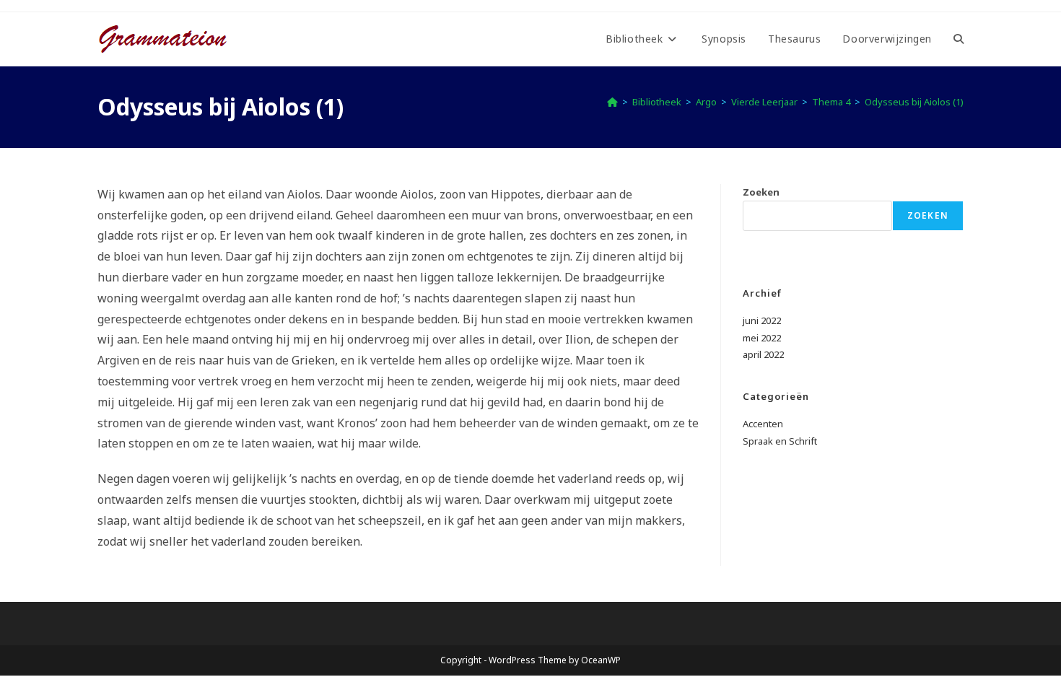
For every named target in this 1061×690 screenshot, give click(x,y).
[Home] (612, 101)
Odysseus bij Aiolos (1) (914, 101)
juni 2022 (762, 320)
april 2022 (763, 354)
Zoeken (761, 191)
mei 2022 (762, 337)
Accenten (763, 423)
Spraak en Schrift (780, 440)
